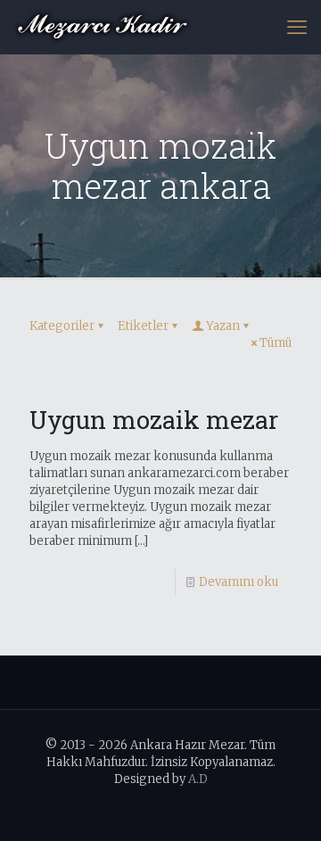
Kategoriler (62, 326)
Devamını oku (238, 582)
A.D (198, 779)
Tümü (275, 342)
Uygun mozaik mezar (153, 419)
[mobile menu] (297, 27)
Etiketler (143, 326)
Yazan (223, 326)
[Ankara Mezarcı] (102, 26)
